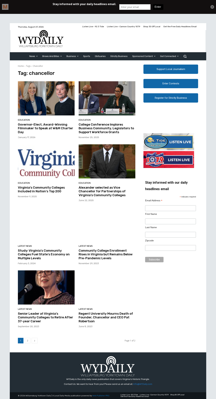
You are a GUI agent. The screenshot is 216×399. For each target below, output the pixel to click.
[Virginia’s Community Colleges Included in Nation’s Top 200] (46, 161)
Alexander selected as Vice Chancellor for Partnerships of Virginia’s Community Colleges (102, 191)
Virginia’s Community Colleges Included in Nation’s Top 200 (41, 189)
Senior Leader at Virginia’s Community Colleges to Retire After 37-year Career (45, 317)
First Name (151, 214)
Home (21, 66)
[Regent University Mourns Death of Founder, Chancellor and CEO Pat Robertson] (107, 287)
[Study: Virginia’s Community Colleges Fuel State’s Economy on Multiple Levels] (46, 224)
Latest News (25, 246)
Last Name (151, 227)
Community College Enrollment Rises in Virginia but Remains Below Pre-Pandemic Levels (106, 254)
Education (24, 120)
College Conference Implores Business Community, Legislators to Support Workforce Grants (106, 128)
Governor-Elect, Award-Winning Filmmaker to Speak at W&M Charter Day (45, 128)
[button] (185, 56)
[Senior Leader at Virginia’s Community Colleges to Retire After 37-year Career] (46, 287)
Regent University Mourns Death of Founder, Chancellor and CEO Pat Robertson (106, 317)
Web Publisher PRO (100, 396)
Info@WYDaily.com (142, 384)
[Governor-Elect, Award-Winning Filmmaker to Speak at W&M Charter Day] (46, 98)
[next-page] (34, 340)
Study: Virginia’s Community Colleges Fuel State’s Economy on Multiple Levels (44, 254)
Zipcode (149, 240)
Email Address (153, 200)
